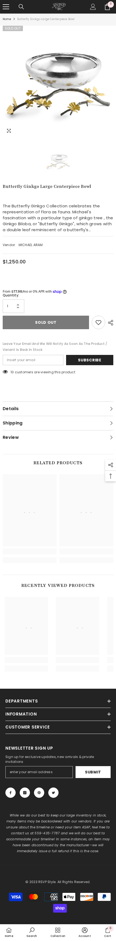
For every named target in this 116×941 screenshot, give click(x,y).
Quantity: (11, 295)
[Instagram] (25, 793)
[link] (30, 551)
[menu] (6, 7)
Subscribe (89, 360)
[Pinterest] (39, 793)
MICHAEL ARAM (31, 245)
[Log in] (93, 7)
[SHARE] (109, 322)
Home (7, 19)
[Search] (21, 7)
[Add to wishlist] (98, 322)
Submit (93, 772)
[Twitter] (53, 793)
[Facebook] (10, 793)
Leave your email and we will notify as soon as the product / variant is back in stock (55, 346)
